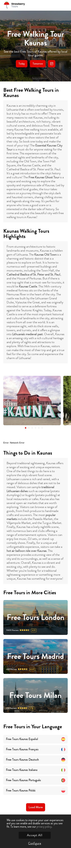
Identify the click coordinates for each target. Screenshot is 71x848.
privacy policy (44, 826)
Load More (36, 807)
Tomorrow (38, 64)
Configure (34, 843)
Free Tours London (35, 617)
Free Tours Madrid (35, 656)
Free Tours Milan (35, 695)
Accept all (34, 835)
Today (21, 64)
